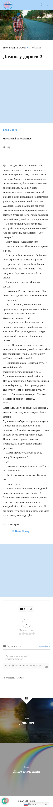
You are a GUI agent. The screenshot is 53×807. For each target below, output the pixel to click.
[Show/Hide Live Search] (41, 5)
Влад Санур (10, 129)
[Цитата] (27, 665)
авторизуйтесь (43, 646)
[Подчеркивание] (13, 665)
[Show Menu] (48, 5)
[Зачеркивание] (16, 665)
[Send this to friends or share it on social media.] (31, 609)
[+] (41, 665)
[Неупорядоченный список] (23, 665)
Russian (32, 804)
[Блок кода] (30, 665)
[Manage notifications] (6, 800)
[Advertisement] (26, 96)
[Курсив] (9, 665)
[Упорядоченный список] (20, 665)
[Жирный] (6, 665)
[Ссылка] (34, 665)
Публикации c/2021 (14, 47)
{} (38, 665)
